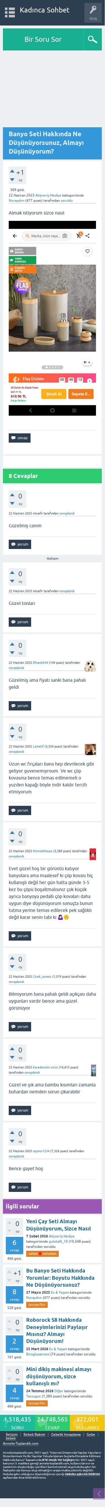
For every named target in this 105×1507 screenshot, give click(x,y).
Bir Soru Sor (43, 39)
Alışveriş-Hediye (48, 195)
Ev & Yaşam (60, 1292)
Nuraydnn (34, 1298)
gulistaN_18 (58, 1241)
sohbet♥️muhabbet (42, 1253)
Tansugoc (33, 1396)
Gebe (91, 1435)
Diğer (58, 1391)
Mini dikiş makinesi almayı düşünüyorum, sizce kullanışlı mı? (58, 1376)
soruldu (67, 201)
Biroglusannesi (37, 1354)
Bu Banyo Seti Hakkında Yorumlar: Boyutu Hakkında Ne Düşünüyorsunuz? (60, 1278)
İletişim (11, 1435)
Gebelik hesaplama (66, 1435)
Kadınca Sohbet (45, 10)
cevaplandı (67, 513)
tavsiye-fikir (37, 1304)
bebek (11, 1438)
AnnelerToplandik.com (20, 1443)
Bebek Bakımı (34, 1435)
